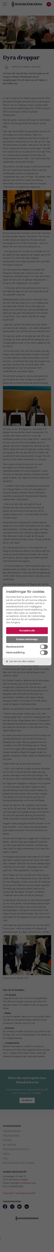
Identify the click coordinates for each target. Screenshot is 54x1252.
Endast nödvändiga (27, 639)
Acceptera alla (27, 630)
